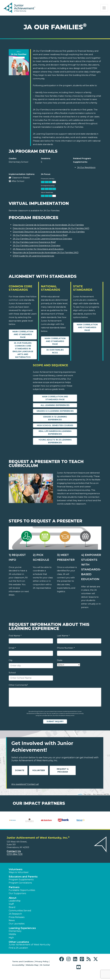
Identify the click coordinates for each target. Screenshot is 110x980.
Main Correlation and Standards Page (22, 334)
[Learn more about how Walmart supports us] (80, 820)
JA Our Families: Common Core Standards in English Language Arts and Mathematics (23, 350)
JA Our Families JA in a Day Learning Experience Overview (42, 238)
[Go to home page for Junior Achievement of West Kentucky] (19, 8)
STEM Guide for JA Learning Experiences (33, 256)
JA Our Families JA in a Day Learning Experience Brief (40, 235)
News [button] (12, 920)
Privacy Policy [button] (41, 961)
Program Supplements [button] (21, 879)
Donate (19, 770)
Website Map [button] (32, 965)
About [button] (12, 898)
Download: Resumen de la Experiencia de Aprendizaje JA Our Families (49, 231)
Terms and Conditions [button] (23, 961)
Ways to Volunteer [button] (19, 872)
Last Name (63, 635)
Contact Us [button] (14, 851)
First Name (15, 635)
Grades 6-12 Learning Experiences (55, 418)
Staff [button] (11, 904)
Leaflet (80, 794)
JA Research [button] (15, 914)
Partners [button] (14, 887)
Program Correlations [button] (20, 882)
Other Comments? (18, 685)
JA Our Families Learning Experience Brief (34, 242)
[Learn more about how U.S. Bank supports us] (63, 820)
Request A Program (63, 770)
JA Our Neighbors (86, 167)
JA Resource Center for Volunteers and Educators (38, 249)
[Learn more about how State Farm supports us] (46, 820)
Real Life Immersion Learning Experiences (55, 432)
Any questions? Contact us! (25, 784)
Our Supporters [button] (17, 893)
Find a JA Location (18, 948)
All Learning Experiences (55, 405)
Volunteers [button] (15, 869)
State (59, 660)
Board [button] (12, 907)
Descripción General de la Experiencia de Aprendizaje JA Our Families (48, 224)
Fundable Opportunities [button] (22, 890)
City (10, 660)
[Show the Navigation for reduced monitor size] (104, 8)
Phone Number (66, 648)
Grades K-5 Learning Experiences (55, 411)
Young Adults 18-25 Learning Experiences (55, 441)
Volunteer (38, 770)
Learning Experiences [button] (22, 928)
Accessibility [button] (18, 965)
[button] (62, 959)
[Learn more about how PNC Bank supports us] (12, 820)
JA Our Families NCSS (55, 351)
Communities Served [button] (20, 910)
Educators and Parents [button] (23, 876)
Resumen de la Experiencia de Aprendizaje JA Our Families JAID (45, 252)
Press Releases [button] (16, 917)
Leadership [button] (15, 900)
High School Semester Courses (55, 425)
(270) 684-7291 (15, 854)
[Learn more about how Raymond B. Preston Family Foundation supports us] (29, 820)
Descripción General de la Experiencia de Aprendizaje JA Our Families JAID (51, 228)
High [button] (11, 937)
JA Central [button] (45, 965)
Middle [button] (12, 934)
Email (12, 648)
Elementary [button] (15, 931)
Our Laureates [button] (16, 923)
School (12, 672)
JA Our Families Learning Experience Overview (36, 245)
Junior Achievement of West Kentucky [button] (29, 944)
